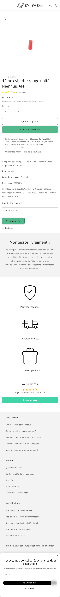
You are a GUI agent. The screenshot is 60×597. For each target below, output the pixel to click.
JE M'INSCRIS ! (30, 583)
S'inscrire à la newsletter (17, 492)
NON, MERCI (30, 589)
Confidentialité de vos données (20, 474)
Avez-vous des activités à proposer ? (22, 450)
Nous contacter (12, 486)
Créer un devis (13, 220)
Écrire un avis (30, 399)
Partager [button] (9, 228)
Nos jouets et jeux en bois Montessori (22, 516)
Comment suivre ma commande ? (21, 431)
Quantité (5, 106)
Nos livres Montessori (15, 535)
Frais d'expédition (18, 101)
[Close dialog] (58, 555)
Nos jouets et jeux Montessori (19, 529)
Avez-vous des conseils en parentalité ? (23, 437)
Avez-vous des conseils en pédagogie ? (23, 443)
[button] (3, 5)
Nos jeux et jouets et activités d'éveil (22, 523)
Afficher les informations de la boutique (23, 152)
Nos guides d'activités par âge (19, 510)
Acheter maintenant (30, 129)
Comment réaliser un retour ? (19, 424)
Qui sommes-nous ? (14, 467)
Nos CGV (9, 480)
